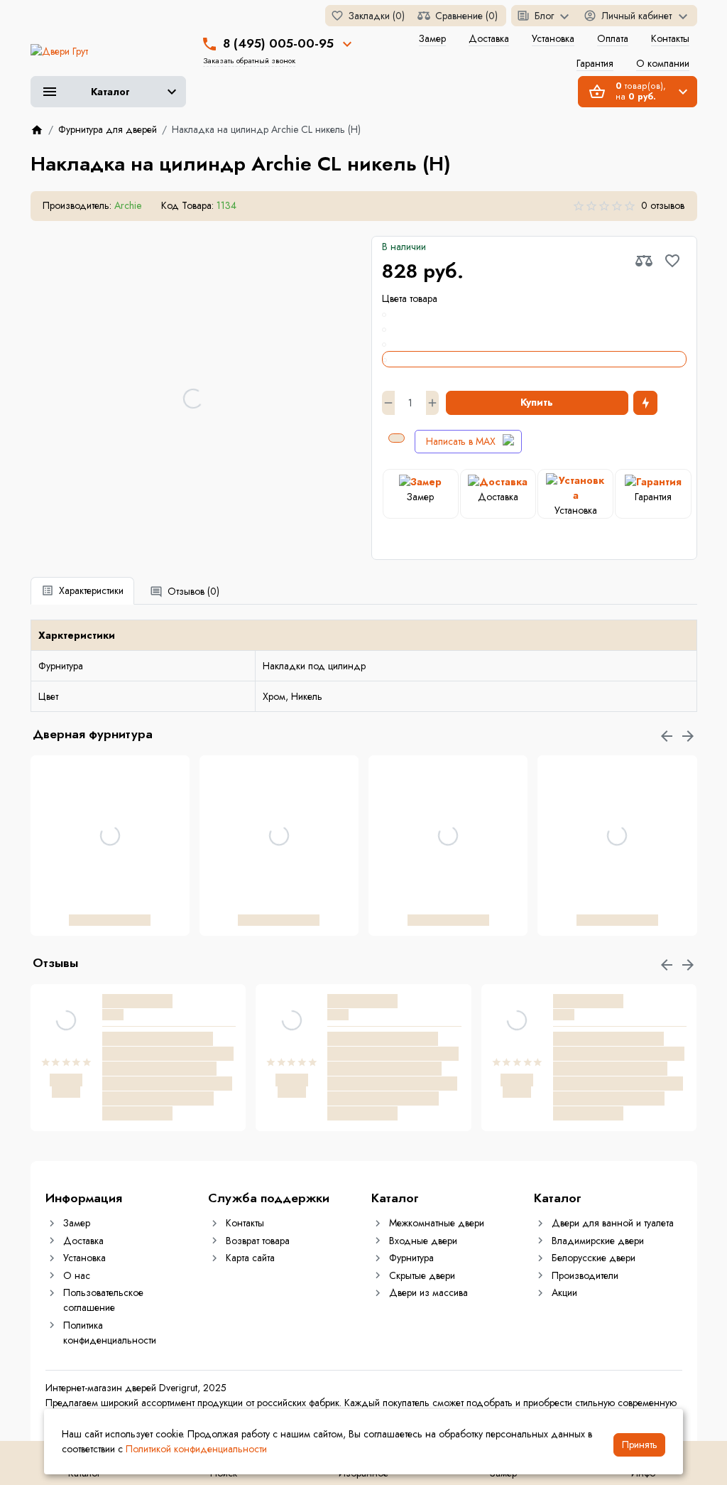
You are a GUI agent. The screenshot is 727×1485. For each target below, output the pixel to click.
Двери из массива (428, 1292)
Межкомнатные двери (436, 1223)
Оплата (612, 38)
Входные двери (423, 1240)
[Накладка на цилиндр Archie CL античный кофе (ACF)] (534, 328)
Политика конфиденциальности (109, 1332)
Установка (553, 38)
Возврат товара (258, 1240)
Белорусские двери (593, 1258)
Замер (432, 38)
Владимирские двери (598, 1240)
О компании (662, 63)
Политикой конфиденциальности (196, 1449)
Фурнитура (411, 1258)
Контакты (670, 38)
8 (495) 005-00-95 (278, 43)
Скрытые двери (422, 1275)
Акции (564, 1292)
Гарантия (594, 63)
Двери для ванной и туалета (613, 1223)
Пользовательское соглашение (103, 1299)
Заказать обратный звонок (249, 60)
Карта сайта (250, 1258)
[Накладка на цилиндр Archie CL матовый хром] (534, 343)
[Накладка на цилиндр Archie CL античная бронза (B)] (534, 313)
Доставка (489, 38)
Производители (585, 1275)
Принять (639, 1444)
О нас (76, 1275)
